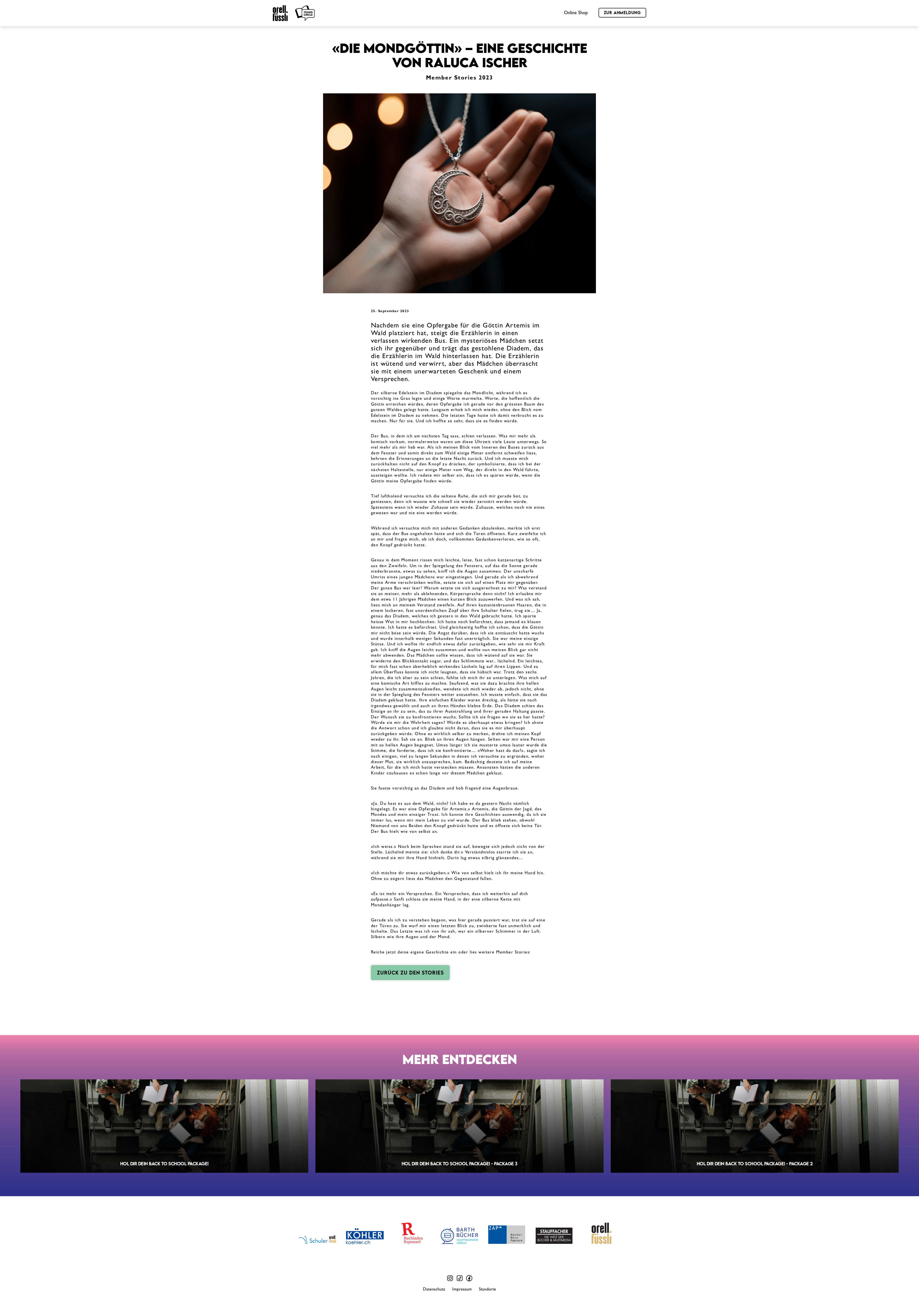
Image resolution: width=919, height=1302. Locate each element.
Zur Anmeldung (622, 12)
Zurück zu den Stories (410, 972)
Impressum (462, 1290)
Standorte (487, 1290)
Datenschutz (434, 1290)
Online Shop (576, 13)
